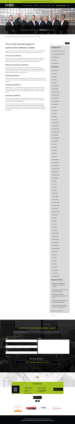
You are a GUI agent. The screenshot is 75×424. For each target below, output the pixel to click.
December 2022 (55, 202)
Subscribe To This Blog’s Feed (57, 310)
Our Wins (41, 5)
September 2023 (55, 174)
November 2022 (55, 205)
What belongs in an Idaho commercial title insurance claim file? (60, 290)
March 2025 (54, 119)
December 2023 (55, 165)
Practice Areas (29, 5)
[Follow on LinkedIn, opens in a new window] (39, 401)
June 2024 (54, 147)
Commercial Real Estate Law (58, 54)
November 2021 (55, 242)
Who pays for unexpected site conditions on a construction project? (58, 285)
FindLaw (52, 420)
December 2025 (55, 92)
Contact (52, 5)
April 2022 (54, 227)
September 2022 (55, 211)
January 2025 (55, 125)
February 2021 (55, 270)
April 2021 (54, 263)
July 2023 (54, 181)
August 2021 (55, 251)
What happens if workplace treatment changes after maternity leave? (59, 296)
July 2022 (54, 217)
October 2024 (55, 134)
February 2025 (55, 122)
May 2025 (54, 113)
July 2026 (54, 73)
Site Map (27, 420)
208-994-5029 (61, 5)
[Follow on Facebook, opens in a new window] (36, 401)
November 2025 (55, 95)
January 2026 (55, 88)
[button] (74, 417)
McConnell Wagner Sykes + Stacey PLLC (35, 418)
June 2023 (54, 184)
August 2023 (55, 177)
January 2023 (55, 199)
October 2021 (55, 245)
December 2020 (55, 276)
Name (7, 338)
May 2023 (54, 187)
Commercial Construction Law (58, 51)
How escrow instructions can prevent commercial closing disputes (60, 301)
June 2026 (54, 76)
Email (7, 344)
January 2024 (55, 162)
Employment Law (56, 57)
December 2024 (55, 128)
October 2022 (55, 208)
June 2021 (54, 257)
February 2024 (55, 159)
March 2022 (54, 230)
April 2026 (54, 82)
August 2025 (55, 104)
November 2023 (55, 168)
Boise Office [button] (57, 389)
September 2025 (55, 101)
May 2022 (54, 224)
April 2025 (54, 116)
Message (40, 338)
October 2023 (55, 171)
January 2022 (55, 236)
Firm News (54, 60)
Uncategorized (55, 63)
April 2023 (54, 190)
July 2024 (54, 144)
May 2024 (54, 150)
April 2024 (54, 153)
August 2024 (55, 141)
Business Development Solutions (42, 420)
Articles (48, 5)
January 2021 (55, 273)
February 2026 (55, 85)
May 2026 (54, 79)
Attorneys (36, 5)
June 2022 (54, 220)
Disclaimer (8, 356)
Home (24, 5)
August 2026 (55, 70)
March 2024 (54, 156)
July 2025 (54, 107)
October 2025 (55, 98)
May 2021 (54, 260)
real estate (28, 87)
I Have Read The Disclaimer (37, 358)
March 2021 (54, 267)
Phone (7, 350)
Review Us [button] (36, 397)
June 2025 (54, 110)
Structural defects (9, 58)
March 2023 (54, 193)
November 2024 (55, 131)
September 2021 (55, 248)
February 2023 (55, 196)
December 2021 (55, 239)
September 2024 (56, 138)
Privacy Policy (33, 420)
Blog (45, 5)
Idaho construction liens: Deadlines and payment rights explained (59, 306)
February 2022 (55, 233)
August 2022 (55, 214)
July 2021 (54, 254)
